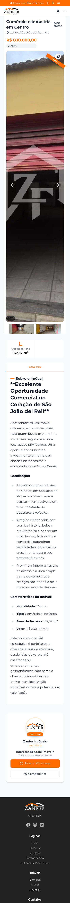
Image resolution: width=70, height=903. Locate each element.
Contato (35, 853)
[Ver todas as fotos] (58, 56)
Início (35, 843)
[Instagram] (53, 3)
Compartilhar (37, 773)
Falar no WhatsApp (37, 763)
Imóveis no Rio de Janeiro (28, 3)
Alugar (35, 884)
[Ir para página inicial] (12, 11)
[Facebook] (47, 3)
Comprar (35, 879)
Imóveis (35, 847)
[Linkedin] (42, 825)
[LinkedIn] (58, 3)
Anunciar (35, 889)
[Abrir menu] (64, 11)
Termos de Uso (35, 858)
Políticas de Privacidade (35, 863)
